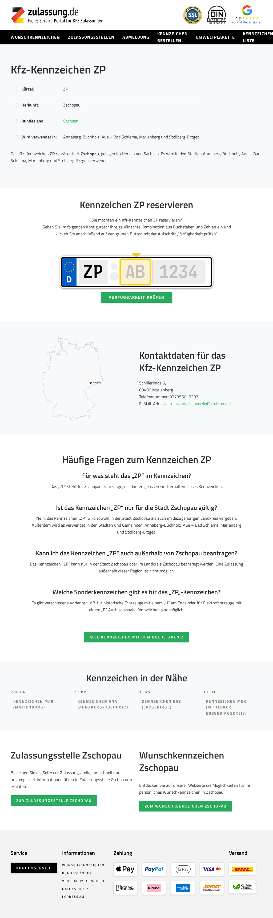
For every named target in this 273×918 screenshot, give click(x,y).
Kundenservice (34, 868)
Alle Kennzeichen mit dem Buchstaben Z (136, 637)
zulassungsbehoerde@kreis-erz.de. (200, 403)
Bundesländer (77, 873)
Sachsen (70, 121)
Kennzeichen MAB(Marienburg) (33, 704)
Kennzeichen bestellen (172, 37)
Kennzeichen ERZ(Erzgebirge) (161, 704)
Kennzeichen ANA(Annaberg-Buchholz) (103, 704)
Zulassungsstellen (91, 37)
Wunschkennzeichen (35, 37)
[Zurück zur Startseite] (57, 15)
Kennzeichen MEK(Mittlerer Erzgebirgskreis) (226, 707)
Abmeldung (135, 37)
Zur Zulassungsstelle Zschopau (54, 800)
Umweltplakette (215, 37)
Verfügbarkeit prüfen (136, 298)
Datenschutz (75, 888)
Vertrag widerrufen (83, 880)
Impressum (73, 896)
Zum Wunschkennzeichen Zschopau (186, 806)
